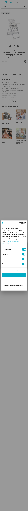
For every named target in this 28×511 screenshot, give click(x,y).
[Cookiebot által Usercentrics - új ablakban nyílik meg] (19, 223)
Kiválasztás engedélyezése (14, 280)
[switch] (24, 254)
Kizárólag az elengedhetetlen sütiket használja (14, 286)
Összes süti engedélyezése (14, 275)
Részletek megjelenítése (16, 270)
